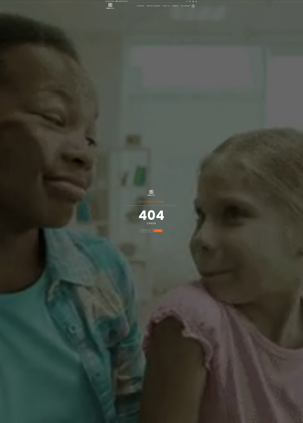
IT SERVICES (140, 6)
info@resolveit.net (122, 1)
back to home (146, 230)
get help (158, 230)
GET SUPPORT (185, 6)
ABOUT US (166, 6)
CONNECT (175, 6)
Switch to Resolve (153, 6)
